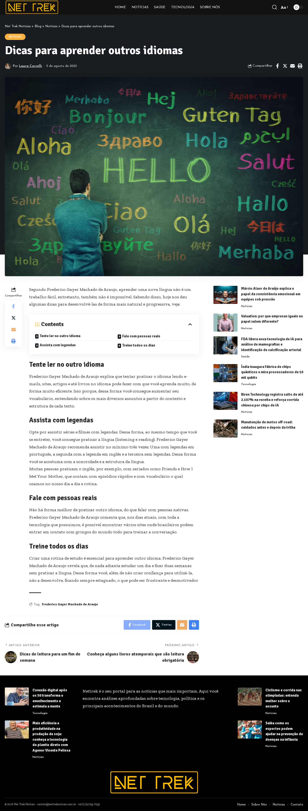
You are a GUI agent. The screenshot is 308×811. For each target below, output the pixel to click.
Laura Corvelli (30, 66)
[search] (274, 7)
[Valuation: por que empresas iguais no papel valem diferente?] (225, 323)
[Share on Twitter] (285, 66)
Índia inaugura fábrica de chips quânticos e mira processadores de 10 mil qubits (272, 372)
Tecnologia (248, 384)
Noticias (271, 713)
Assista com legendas (58, 345)
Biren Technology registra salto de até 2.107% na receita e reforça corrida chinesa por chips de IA (272, 399)
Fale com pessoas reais (141, 336)
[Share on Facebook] (277, 66)
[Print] (299, 66)
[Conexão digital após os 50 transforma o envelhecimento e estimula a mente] (17, 696)
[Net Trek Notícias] (32, 7)
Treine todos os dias (138, 345)
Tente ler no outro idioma (60, 336)
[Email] (292, 66)
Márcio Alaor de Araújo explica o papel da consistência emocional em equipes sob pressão (270, 293)
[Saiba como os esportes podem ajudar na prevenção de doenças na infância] (250, 729)
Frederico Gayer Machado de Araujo (70, 604)
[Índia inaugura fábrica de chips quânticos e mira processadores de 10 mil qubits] (225, 373)
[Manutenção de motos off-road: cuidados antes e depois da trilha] (225, 428)
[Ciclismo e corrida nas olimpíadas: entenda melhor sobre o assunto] (250, 696)
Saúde (245, 356)
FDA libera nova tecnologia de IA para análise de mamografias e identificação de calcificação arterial (271, 344)
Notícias (15, 36)
